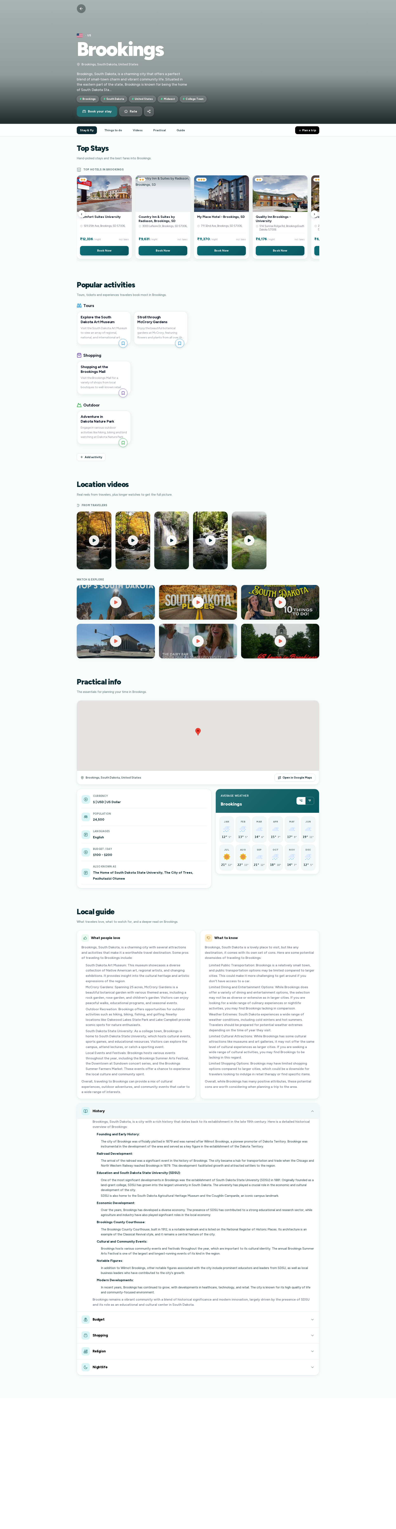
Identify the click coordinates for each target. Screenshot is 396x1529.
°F (309, 800)
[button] (104, 217)
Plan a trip (309, 130)
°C (301, 800)
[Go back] (81, 8)
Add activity (93, 457)
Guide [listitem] (181, 130)
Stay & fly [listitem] (87, 130)
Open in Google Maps (297, 777)
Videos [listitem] (138, 130)
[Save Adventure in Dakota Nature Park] (123, 442)
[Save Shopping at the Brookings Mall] (123, 393)
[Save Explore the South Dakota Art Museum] (123, 343)
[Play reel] (94, 540)
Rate (133, 111)
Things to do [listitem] (113, 130)
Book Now (104, 250)
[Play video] (116, 602)
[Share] (149, 111)
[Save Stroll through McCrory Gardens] (179, 343)
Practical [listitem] (159, 130)
